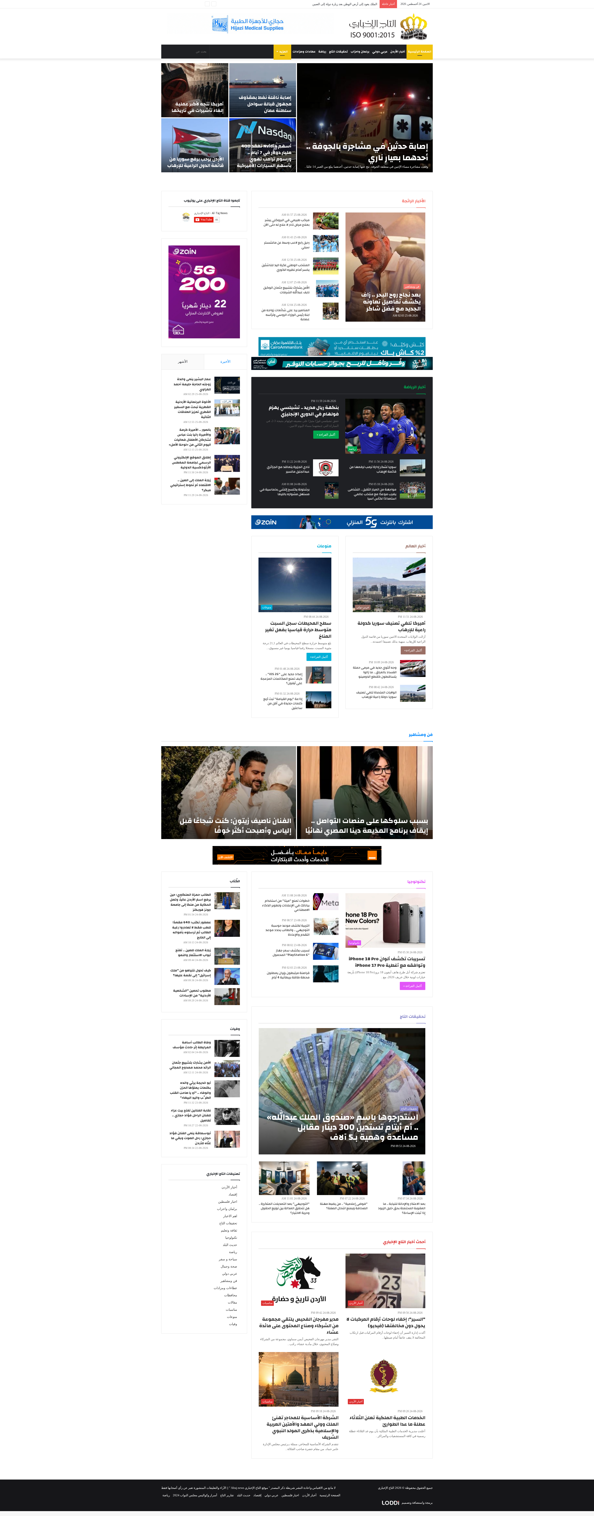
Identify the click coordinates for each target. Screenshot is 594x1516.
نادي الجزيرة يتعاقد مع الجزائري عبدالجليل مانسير (288, 469)
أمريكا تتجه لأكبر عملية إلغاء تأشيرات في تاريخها (197, 107)
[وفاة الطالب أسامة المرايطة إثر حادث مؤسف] (227, 1048)
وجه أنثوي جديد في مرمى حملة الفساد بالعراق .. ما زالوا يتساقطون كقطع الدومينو (375, 672)
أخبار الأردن (397, 51)
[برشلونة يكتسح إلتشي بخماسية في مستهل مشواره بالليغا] (332, 490)
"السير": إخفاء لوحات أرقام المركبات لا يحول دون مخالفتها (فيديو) (385, 1322)
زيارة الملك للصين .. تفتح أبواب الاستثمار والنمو (193, 952)
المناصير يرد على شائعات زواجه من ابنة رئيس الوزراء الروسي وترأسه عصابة (285, 314)
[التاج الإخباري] (390, 26)
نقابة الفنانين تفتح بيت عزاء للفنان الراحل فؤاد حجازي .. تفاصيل (191, 1116)
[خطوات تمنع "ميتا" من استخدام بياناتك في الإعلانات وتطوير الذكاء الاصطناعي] (326, 901)
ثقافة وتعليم (229, 1230)
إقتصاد (233, 1194)
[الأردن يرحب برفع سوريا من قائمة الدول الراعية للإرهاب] (194, 145)
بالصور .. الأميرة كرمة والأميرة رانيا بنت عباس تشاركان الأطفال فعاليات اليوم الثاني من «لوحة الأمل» (190, 437)
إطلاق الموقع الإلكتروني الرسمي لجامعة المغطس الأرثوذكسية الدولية (191, 462)
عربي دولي (379, 51)
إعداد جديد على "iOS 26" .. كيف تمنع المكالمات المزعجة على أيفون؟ (281, 678)
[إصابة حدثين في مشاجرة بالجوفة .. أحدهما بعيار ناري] (365, 117)
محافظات (230, 1295)
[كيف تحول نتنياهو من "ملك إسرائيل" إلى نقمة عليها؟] (227, 976)
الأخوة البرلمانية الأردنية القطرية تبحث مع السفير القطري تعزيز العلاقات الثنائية (192, 409)
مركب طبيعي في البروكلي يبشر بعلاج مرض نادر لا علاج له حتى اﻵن (287, 222)
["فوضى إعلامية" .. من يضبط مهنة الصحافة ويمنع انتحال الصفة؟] (342, 1178)
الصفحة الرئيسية (419, 51)
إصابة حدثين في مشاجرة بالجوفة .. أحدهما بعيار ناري (367, 152)
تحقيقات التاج (338, 51)
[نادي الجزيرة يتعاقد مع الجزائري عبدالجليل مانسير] (326, 467)
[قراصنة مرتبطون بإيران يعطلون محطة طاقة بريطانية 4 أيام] (326, 973)
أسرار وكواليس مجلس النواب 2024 (195, 1495)
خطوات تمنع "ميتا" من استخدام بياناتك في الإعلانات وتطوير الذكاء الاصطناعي (286, 905)
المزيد (283, 51)
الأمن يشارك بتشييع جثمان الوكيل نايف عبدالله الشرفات (286, 290)
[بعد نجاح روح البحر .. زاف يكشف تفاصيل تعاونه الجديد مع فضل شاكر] (385, 267)
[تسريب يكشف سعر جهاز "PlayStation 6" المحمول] (326, 951)
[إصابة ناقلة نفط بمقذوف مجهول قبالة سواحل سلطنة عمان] (262, 90)
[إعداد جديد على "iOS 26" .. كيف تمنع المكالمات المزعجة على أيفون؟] (318, 675)
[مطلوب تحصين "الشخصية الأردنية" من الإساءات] (227, 996)
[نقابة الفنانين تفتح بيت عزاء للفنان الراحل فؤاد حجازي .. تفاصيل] (227, 1116)
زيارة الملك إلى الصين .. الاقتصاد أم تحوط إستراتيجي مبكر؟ (190, 485)
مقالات (232, 1302)
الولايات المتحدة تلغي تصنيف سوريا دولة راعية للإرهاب (376, 694)
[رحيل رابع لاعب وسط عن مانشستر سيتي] (326, 243)
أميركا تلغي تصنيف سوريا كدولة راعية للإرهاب (392, 626)
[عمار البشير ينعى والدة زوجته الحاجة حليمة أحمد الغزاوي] (227, 385)
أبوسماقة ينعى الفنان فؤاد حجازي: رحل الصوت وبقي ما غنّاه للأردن (190, 1138)
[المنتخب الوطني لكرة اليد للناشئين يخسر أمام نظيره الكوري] (326, 266)
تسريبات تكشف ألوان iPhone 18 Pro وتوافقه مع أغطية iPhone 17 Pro (387, 962)
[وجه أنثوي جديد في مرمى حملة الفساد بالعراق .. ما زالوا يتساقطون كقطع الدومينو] (413, 668)
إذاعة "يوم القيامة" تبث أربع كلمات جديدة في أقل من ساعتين (282, 703)
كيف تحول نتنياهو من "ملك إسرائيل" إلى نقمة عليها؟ (190, 973)
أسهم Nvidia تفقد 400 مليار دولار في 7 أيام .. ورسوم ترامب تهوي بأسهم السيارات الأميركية (264, 156)
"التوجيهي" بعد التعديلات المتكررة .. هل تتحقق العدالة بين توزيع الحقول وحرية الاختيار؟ (284, 1208)
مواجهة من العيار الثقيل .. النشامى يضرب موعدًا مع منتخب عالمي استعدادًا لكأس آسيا (372, 494)
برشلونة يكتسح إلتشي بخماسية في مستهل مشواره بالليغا (285, 492)
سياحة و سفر (228, 1259)
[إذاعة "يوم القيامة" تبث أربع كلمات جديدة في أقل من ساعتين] (318, 699)
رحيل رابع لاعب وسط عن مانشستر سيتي (287, 245)
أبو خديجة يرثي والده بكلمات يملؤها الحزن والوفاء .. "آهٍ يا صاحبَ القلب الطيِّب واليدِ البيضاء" (190, 1090)
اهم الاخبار (230, 1216)
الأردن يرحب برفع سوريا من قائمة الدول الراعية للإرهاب (195, 162)
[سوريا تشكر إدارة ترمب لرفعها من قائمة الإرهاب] (412, 467)
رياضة (322, 51)
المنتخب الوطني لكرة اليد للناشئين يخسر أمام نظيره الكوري (286, 267)
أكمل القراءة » (326, 434)
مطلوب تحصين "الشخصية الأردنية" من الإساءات (192, 993)
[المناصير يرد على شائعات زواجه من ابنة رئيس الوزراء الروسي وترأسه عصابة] (331, 311)
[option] (297, 117)
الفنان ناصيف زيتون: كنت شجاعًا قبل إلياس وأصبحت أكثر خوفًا (235, 825)
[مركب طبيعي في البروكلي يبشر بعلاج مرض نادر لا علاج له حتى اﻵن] (326, 220)
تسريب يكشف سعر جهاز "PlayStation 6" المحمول (291, 953)
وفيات (233, 1324)
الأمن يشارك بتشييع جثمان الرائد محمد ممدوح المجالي (190, 1065)
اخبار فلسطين (227, 1201)
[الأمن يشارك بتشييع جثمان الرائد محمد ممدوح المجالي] (227, 1068)
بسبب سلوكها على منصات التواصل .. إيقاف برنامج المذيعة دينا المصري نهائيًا (366, 825)
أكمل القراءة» (413, 650)
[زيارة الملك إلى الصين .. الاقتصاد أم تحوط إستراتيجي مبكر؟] (227, 486)
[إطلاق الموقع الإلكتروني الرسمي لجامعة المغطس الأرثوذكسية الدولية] (227, 463)
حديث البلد (230, 1245)
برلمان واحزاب (360, 51)
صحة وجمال (229, 1266)
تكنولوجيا (231, 1237)
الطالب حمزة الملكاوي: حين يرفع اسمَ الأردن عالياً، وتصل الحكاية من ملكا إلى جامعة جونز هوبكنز (190, 902)
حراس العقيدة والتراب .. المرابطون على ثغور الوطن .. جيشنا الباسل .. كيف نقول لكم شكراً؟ (320, 4)
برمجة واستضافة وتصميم (417, 1502)
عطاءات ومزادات (304, 51)
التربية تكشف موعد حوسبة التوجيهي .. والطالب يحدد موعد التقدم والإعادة (287, 930)
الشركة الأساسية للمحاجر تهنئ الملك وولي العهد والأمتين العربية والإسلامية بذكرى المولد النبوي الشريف (303, 1427)
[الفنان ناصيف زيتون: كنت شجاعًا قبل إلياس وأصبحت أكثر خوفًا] (228, 792)
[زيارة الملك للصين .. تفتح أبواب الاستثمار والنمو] (227, 956)
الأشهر (182, 361)
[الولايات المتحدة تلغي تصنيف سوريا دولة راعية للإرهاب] (413, 693)
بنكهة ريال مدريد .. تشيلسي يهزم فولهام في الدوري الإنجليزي (304, 410)
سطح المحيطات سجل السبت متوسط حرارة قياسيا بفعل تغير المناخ (298, 629)
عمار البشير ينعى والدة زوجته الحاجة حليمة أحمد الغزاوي (192, 384)
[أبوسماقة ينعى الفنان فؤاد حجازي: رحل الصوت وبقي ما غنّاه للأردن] (227, 1139)
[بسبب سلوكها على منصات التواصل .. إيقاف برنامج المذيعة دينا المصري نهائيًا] (365, 792)
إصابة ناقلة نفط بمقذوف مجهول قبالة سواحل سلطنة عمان (265, 104)
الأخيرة (225, 361)
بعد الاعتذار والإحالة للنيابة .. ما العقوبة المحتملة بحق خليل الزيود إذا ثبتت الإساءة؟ (401, 1208)
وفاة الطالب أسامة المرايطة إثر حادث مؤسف (192, 1045)
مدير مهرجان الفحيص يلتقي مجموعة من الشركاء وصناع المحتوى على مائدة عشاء (299, 1325)
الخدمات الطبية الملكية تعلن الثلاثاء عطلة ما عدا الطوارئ (387, 1420)
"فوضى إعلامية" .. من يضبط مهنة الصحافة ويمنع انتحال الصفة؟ (344, 1206)
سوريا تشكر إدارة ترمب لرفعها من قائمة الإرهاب (372, 469)
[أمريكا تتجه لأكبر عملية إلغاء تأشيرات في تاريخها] (194, 90)
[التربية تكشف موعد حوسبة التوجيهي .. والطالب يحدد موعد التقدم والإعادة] (326, 926)
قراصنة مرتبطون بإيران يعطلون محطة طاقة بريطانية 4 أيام (288, 975)
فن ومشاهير (228, 1281)
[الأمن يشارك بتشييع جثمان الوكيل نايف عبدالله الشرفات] (327, 288)
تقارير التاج (227, 1495)
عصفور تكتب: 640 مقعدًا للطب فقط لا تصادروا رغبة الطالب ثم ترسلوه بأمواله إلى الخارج (191, 930)
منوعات (232, 1317)
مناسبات (231, 1309)
